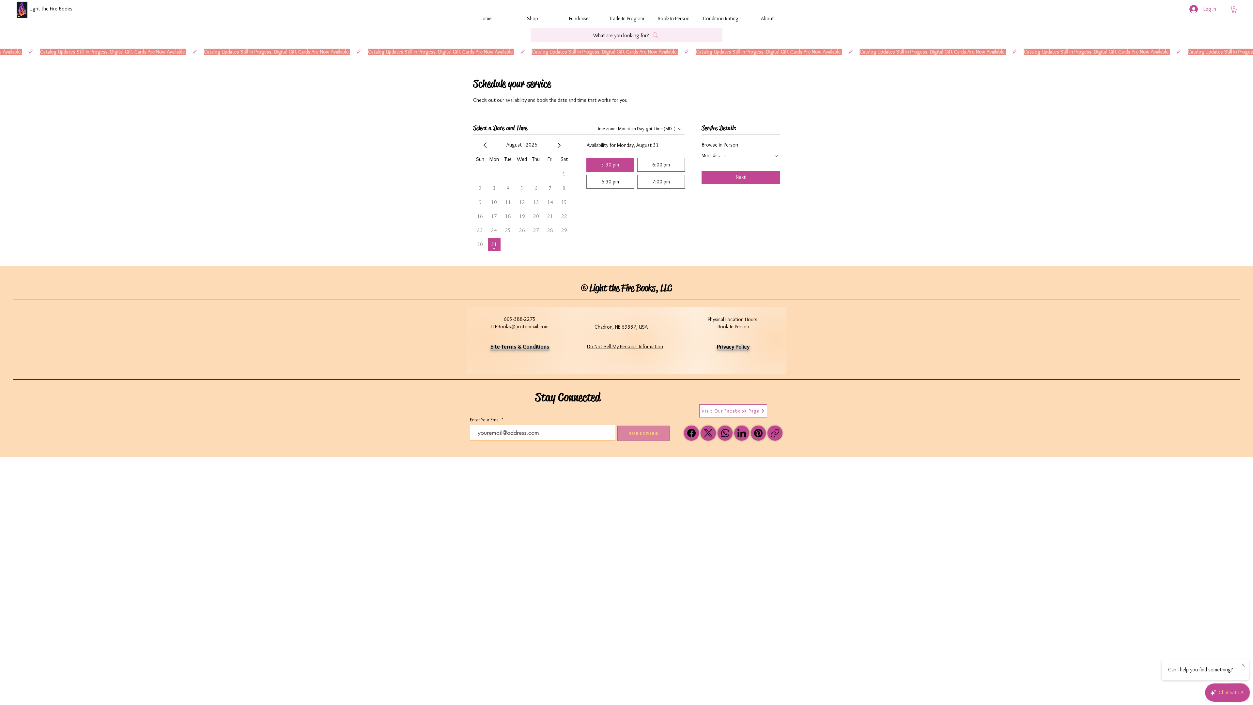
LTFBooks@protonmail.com (520, 326)
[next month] (559, 145)
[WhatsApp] (725, 433)
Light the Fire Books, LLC (630, 288)
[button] (1234, 9)
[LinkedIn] (741, 433)
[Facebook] (691, 433)
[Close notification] (1243, 665)
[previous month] (485, 145)
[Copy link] (774, 433)
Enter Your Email (485, 419)
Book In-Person (733, 326)
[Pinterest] (758, 433)
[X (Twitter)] (708, 433)
